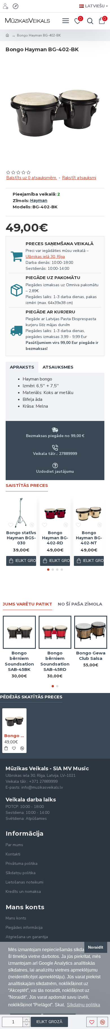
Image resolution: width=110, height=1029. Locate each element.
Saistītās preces (27, 485)
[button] (48, 569)
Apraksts (22, 367)
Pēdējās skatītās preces (31, 696)
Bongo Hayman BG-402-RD (55, 537)
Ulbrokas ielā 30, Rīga (45, 256)
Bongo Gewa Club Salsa (90, 655)
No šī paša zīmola (80, 604)
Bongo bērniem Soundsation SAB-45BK (19, 661)
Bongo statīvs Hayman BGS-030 (21, 537)
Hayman (38, 200)
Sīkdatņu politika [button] (83, 1004)
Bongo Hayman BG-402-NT (89, 537)
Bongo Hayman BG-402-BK (14, 735)
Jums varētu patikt (27, 604)
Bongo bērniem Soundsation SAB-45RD (54, 661)
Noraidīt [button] (95, 947)
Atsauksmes (58, 367)
